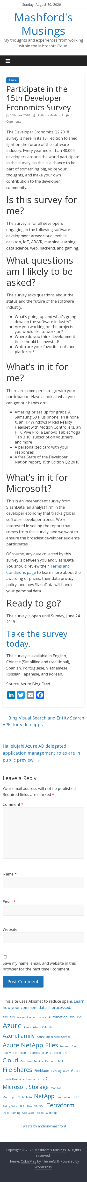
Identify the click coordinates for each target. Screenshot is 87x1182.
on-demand (64, 1097)
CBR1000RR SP (39, 1053)
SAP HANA (25, 1106)
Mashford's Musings (43, 24)
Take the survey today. (36, 638)
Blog (74, 1046)
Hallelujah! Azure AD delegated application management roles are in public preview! (41, 753)
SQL (41, 1106)
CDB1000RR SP (59, 1053)
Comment (13, 804)
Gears (75, 1070)
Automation (57, 1017)
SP (35, 1106)
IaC (45, 1078)
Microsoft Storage (26, 1087)
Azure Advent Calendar (39, 1027)
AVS (79, 1017)
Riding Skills (10, 1106)
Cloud (10, 1060)
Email (9, 901)
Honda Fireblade (13, 1079)
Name (10, 874)
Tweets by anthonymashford (43, 1126)
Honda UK (32, 1079)
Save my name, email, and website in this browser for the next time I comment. (39, 966)
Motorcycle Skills (13, 1097)
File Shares (17, 1069)
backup (65, 1046)
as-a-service (24, 1017)
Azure (13, 80)
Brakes (7, 1053)
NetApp (44, 1096)
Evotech (50, 1061)
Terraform (60, 1105)
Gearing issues (60, 1071)
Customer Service (31, 1061)
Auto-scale (39, 1017)
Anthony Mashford (50, 115)
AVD (72, 1017)
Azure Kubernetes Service (54, 1036)
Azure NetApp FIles (30, 1045)
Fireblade (41, 1070)
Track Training (11, 1112)
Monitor (56, 1088)
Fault (61, 1061)
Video (40, 1112)
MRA (29, 1097)
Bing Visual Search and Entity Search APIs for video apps (43, 721)
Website (10, 929)
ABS (5, 1017)
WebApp (51, 1112)
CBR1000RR (20, 1053)
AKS (12, 1017)
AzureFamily (19, 1035)
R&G (77, 1097)
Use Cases (28, 1112)
